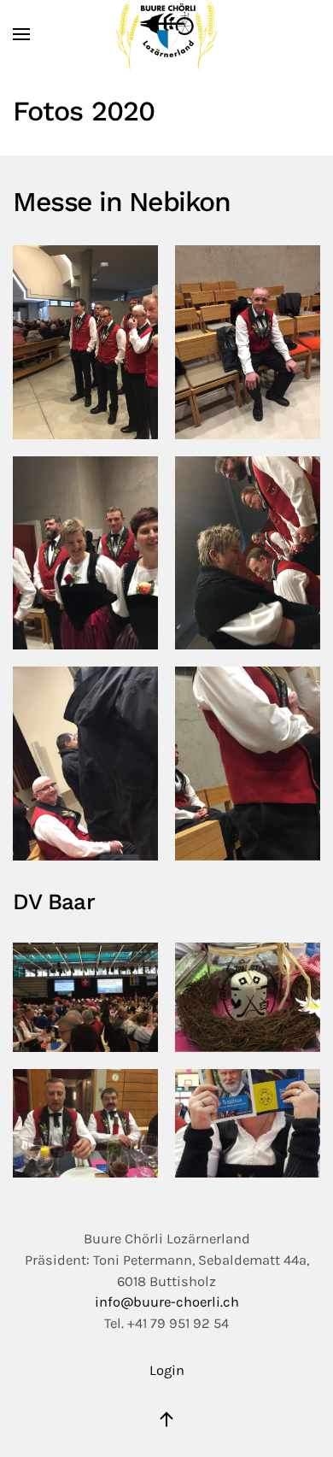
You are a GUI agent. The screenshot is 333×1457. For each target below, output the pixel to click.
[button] (21, 34)
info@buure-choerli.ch (167, 1302)
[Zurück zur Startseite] (166, 34)
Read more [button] (86, 341)
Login (166, 1370)
